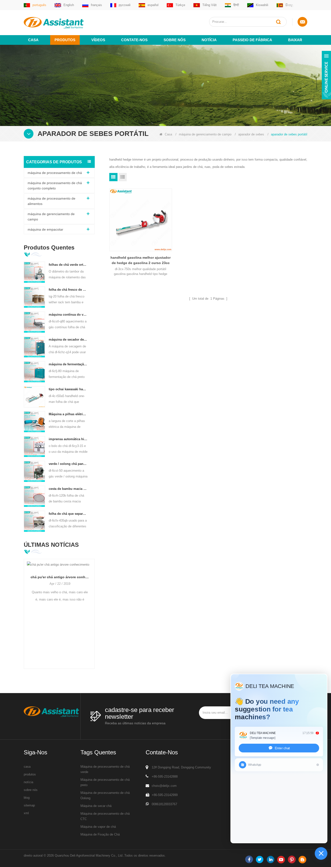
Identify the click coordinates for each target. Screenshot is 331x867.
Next (93, 606)
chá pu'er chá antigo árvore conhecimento (59, 577)
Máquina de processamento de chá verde (105, 769)
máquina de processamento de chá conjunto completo (55, 185)
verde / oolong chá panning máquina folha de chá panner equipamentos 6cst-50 (68, 464)
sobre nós (175, 40)
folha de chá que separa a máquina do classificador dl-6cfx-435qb (68, 514)
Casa (33, 40)
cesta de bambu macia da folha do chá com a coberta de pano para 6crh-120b (68, 489)
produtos (30, 774)
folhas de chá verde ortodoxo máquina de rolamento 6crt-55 (68, 264)
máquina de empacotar (45, 229)
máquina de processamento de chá (55, 173)
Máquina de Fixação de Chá (100, 834)
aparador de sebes (251, 134)
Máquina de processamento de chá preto (105, 782)
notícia (209, 40)
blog (27, 797)
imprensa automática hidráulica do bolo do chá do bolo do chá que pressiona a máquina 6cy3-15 (68, 439)
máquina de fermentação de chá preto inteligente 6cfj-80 (68, 364)
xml (26, 813)
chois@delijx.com (164, 786)
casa (27, 766)
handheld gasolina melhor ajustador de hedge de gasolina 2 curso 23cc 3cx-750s (140, 261)
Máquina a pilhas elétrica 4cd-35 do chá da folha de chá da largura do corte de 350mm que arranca (68, 414)
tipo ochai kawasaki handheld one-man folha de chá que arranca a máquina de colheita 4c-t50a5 (68, 389)
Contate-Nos (134, 40)
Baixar (295, 40)
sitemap (29, 805)
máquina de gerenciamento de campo (205, 134)
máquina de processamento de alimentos (51, 201)
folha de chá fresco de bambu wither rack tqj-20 (68, 289)
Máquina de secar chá (95, 806)
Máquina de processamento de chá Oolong (105, 795)
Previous (26, 606)
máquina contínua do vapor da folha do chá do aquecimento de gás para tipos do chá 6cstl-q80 (68, 314)
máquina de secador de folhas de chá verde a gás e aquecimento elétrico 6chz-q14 (68, 339)
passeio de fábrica (252, 40)
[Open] (326, 75)
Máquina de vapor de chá (98, 826)
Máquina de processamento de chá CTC (105, 816)
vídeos (98, 40)
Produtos (65, 40)
